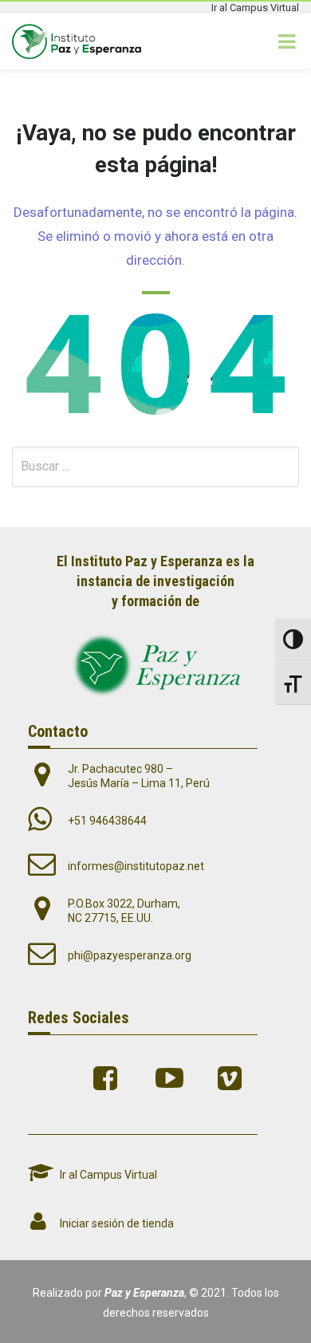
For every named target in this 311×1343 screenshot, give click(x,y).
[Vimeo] (234, 1078)
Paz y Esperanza (144, 1292)
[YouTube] (172, 1078)
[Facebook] (110, 1078)
